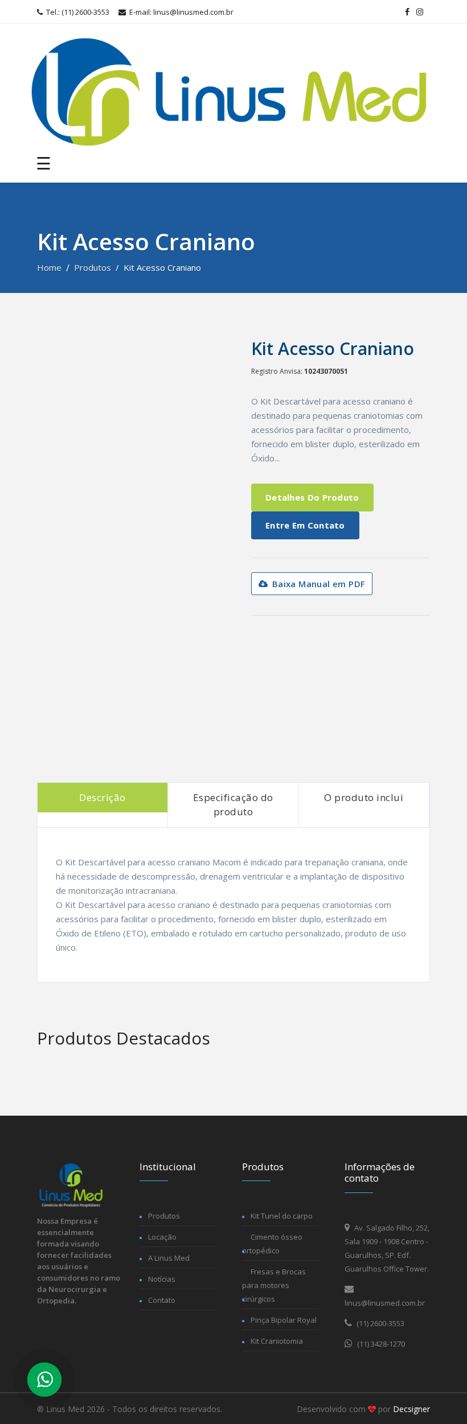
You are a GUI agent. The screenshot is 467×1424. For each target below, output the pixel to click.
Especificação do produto (233, 805)
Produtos (92, 267)
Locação (162, 1237)
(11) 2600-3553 (379, 1323)
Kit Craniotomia (277, 1341)
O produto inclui (363, 797)
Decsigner (411, 1409)
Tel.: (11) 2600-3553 (76, 12)
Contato (161, 1300)
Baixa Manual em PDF (317, 583)
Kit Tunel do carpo (282, 1216)
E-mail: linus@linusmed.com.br (180, 12)
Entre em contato (305, 525)
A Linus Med (169, 1258)
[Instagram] (419, 12)
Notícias (161, 1279)
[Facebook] (407, 12)
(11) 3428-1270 (380, 1344)
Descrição (102, 797)
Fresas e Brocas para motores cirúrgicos (274, 1285)
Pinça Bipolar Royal (284, 1320)
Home (49, 267)
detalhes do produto (312, 497)
